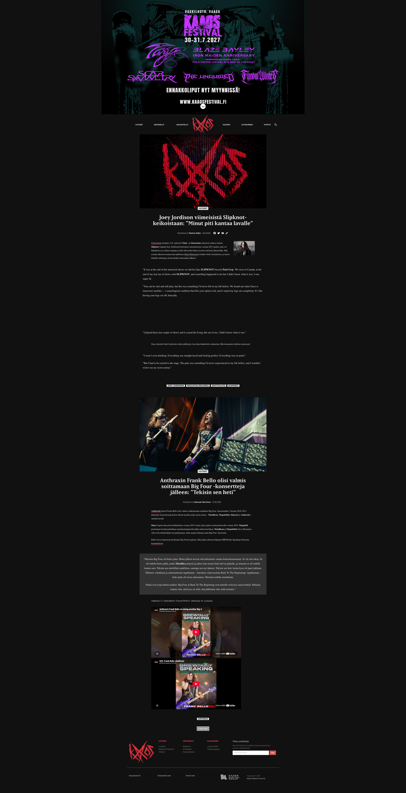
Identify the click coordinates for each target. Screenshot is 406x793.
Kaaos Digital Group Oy (256, 778)
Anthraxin (156, 510)
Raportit (187, 746)
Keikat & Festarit (166, 749)
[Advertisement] (203, 312)
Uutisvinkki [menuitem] (247, 125)
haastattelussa (157, 543)
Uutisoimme (156, 242)
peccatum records (198, 386)
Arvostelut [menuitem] (182, 125)
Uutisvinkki (212, 746)
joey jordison (176, 386)
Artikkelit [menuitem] (159, 125)
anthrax (203, 719)
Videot (162, 752)
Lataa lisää (203, 729)
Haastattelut (189, 752)
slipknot (233, 386)
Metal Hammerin (191, 254)
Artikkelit (187, 749)
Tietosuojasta (213, 749)
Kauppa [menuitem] (226, 125)
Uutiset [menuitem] (139, 125)
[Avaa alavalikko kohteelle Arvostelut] (190, 124)
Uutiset (203, 208)
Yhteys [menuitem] (267, 125)
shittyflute (218, 386)
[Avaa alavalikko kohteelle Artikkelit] (166, 124)
